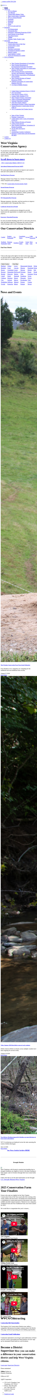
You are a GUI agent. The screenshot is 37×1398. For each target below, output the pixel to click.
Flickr (9, 24)
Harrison (9, 278)
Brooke (3, 274)
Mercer (16, 280)
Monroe (22, 268)
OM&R (10, 37)
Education (7, 40)
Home (6, 8)
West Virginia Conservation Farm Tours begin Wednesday (15, 665)
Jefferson (10, 282)
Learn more (4, 1365)
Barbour (3, 266)
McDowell (17, 272)
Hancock (10, 274)
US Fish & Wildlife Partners (19, 85)
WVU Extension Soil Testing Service (22, 109)
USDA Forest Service (17, 123)
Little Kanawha (32, 237)
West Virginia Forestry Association (21, 97)
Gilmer (9, 266)
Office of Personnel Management (20, 99)
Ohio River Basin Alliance (18, 102)
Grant (9, 268)
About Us (7, 9)
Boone (3, 270)
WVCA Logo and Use (14, 26)
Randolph (30, 268)
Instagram (10, 21)
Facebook (10, 19)
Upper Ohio (27, 242)
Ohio (21, 274)
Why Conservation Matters (9, 163)
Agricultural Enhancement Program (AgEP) (12, 166)
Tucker (30, 278)
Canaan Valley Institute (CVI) (19, 96)
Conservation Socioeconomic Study (17, 184)
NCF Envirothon (16, 92)
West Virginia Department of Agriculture (22, 63)
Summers (30, 274)
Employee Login (9, 1394)
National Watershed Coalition (19, 101)
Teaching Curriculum (14, 49)
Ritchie (30, 270)
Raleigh (30, 266)
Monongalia (23, 266)
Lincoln (16, 268)
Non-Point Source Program (8, 175)
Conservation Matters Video (16, 14)
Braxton (3, 272)
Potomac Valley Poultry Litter (16, 39)
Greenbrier (10, 270)
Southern (16, 243)
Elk (15, 237)
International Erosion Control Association (23, 104)
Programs (7, 27)
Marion (16, 274)
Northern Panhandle (4, 242)
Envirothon (11, 47)
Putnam (22, 284)
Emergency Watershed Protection (9, 217)
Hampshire (10, 272)
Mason (16, 278)
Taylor (29, 276)
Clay (2, 280)
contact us (5, 1)
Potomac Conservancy (17, 117)
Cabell (3, 276)
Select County (5, 264)
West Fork (31, 242)
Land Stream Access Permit (16, 34)
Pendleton (23, 276)
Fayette (3, 284)
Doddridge (4, 282)
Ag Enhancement (13, 29)
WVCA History (12, 11)
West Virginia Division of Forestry (21, 122)
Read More (4, 675)
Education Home (13, 42)
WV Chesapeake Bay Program (8, 197)
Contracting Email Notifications (10, 1334)
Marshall (16, 276)
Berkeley (3, 268)
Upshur (30, 282)
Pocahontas (23, 280)
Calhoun (3, 278)
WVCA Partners (9, 57)
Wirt (35, 270)
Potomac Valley (9, 242)
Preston (22, 282)
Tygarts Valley (21, 242)
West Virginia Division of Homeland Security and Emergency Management (22, 72)
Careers (6, 137)
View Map (15, 264)
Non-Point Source (13, 36)
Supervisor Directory (13, 1365)
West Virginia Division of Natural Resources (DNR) (21, 79)
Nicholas (23, 272)
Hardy (9, 276)
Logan (16, 270)
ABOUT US (20, 163)
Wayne (30, 284)
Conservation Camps (14, 45)
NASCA (14, 130)
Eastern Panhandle (10, 237)
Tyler (29, 280)
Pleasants (23, 278)
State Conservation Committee (16, 16)
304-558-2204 (12, 1)
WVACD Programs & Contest (16, 55)
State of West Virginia (17, 115)
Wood (35, 272)
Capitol (3, 237)
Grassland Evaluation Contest (16, 50)
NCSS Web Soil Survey (18, 128)
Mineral (16, 282)
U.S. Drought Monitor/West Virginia (13, 1179)
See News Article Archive (18, 1150)
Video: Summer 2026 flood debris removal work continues (15, 1045)
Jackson (9, 280)
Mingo (16, 284)
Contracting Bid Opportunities (10, 1323)
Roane (29, 272)
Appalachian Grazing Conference (21, 132)
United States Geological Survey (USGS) (23, 91)
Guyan (27, 237)
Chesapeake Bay (12, 31)
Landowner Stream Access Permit (9, 206)
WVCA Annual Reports (15, 17)
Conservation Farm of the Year (16, 44)
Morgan (22, 270)
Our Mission (11, 12)
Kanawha (10, 284)
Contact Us (7, 138)
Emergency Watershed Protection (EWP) (19, 32)
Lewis (16, 266)
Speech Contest (12, 52)
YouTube (10, 22)
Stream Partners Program (7, 187)
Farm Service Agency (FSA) (19, 94)
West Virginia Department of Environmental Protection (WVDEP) (21, 65)
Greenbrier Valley (22, 237)
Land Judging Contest (14, 54)
